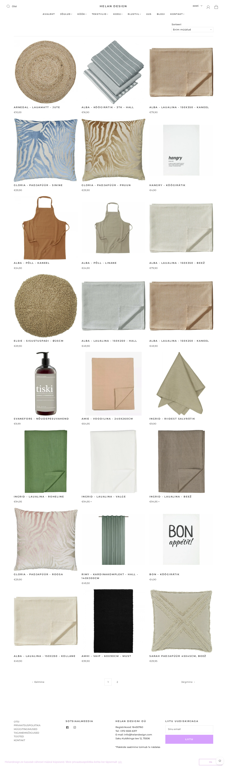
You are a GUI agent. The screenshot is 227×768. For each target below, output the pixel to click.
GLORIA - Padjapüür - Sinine (38, 185)
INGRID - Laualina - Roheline (39, 496)
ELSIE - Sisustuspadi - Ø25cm (38, 340)
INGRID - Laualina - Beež (170, 496)
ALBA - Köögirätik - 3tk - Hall (108, 107)
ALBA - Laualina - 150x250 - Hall (109, 340)
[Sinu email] (189, 729)
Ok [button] (210, 762)
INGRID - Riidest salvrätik (172, 418)
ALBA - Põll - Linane (99, 262)
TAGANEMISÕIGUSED (26, 732)
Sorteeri (176, 24)
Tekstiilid (99, 14)
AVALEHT (49, 14)
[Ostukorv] (216, 7)
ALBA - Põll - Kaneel (32, 262)
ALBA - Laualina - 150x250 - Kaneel (179, 340)
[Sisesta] (10, 6)
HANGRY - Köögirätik (167, 185)
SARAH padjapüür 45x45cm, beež (177, 656)
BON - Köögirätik (164, 574)
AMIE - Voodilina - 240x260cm (107, 418)
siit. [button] (120, 762)
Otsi (14, 6)
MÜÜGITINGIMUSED (25, 729)
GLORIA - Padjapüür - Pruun (106, 185)
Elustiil (133, 14)
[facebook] (67, 727)
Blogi (161, 14)
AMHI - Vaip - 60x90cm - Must (106, 656)
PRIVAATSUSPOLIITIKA (27, 725)
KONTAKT (19, 740)
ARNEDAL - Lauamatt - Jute (37, 107)
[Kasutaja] (208, 7)
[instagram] (74, 727)
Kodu (117, 14)
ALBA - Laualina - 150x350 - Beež (177, 262)
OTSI (16, 721)
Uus (149, 14)
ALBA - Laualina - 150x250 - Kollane (45, 656)
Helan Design (113, 6)
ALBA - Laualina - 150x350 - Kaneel (179, 107)
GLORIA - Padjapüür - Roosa (38, 574)
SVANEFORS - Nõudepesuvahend (41, 418)
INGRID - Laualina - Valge (104, 496)
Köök (81, 14)
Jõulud (65, 14)
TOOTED (19, 736)
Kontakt (176, 14)
